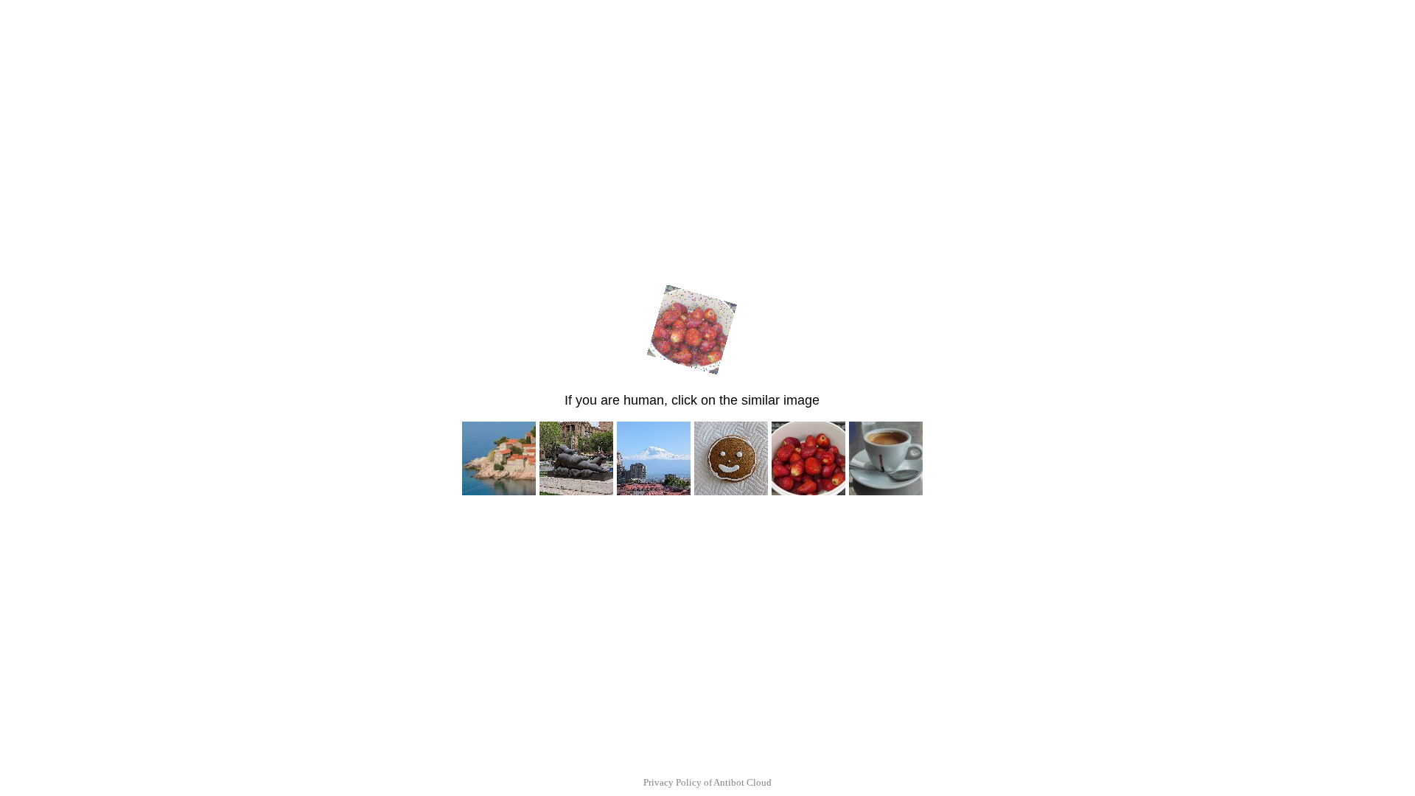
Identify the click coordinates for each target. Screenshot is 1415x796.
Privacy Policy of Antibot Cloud (707, 782)
